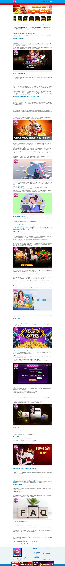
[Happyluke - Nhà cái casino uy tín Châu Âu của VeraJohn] (16, 1)
